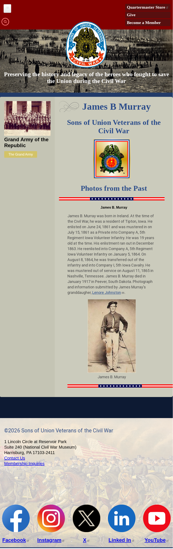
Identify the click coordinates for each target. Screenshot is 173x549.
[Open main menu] (7, 8)
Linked (120, 540)
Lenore (106, 292)
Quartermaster (146, 7)
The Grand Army (20, 154)
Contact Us (14, 458)
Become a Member (144, 22)
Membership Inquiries (24, 463)
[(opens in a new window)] (16, 531)
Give (131, 14)
